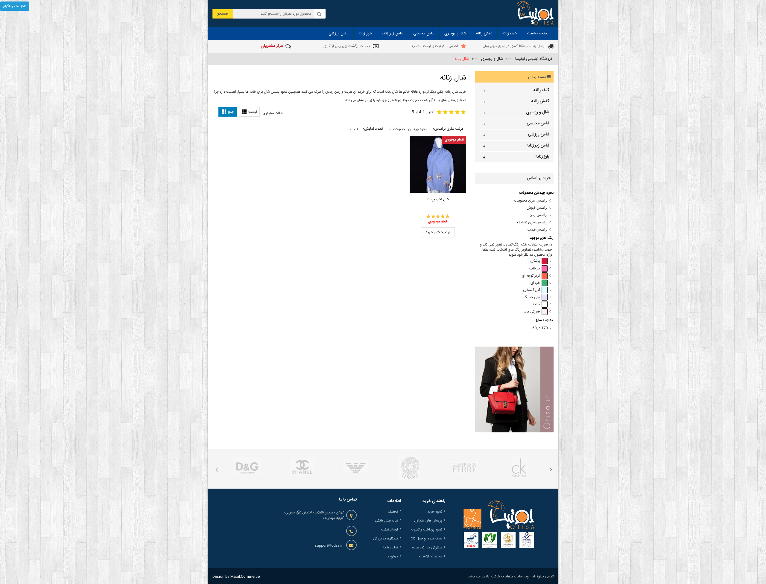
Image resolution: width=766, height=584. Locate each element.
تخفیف (393, 512)
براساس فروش (537, 208)
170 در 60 (540, 328)
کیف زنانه (541, 90)
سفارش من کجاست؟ (426, 548)
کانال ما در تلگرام (14, 6)
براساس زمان (538, 215)
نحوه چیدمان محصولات (410, 129)
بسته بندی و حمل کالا (426, 539)
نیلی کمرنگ (532, 297)
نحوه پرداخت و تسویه (426, 530)
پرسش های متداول (428, 521)
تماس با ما (390, 548)
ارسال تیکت (389, 530)
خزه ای (535, 283)
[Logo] (498, 514)
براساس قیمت (538, 229)
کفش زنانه (540, 101)
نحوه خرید (434, 512)
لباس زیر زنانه (538, 145)
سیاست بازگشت (430, 556)
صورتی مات (532, 311)
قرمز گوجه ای (531, 275)
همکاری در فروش (385, 539)
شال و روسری (537, 112)
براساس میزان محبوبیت (531, 200)
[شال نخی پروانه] (438, 165)
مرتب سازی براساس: (448, 129)
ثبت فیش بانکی (386, 521)
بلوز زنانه (542, 156)
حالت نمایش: (272, 113)
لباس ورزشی (538, 134)
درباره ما (392, 556)
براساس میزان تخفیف (532, 222)
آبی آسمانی (531, 290)
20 (355, 129)
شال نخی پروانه (438, 199)
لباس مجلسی (538, 123)
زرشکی (535, 261)
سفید (536, 304)
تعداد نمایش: (373, 129)
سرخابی (534, 268)
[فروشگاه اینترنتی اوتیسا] (535, 13)
